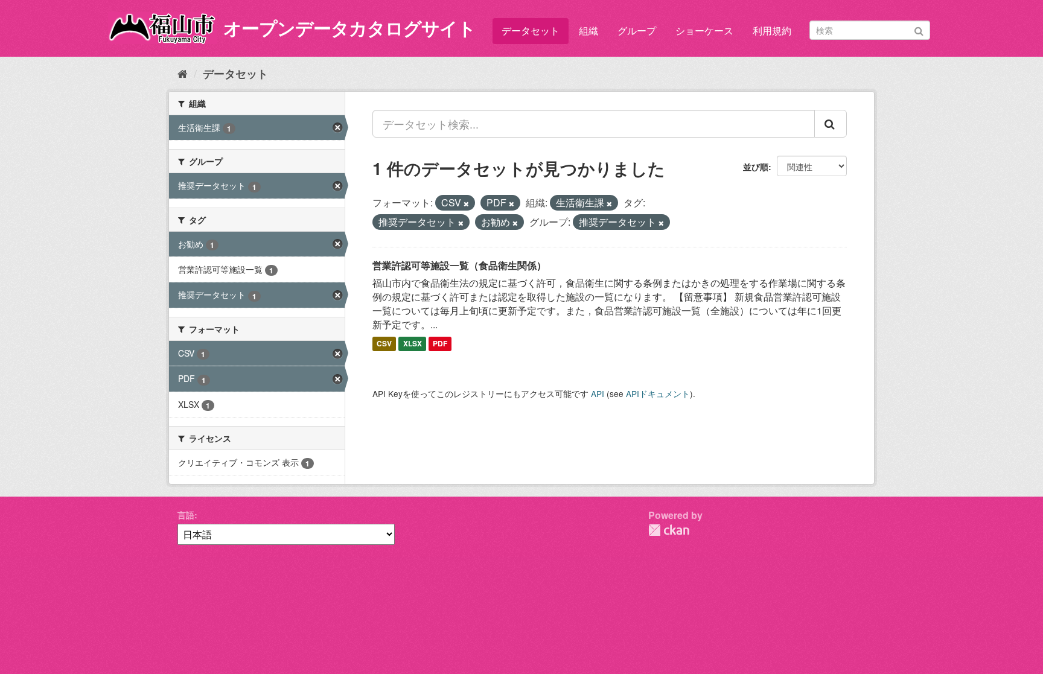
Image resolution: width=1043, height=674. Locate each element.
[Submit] (919, 29)
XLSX (412, 344)
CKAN (668, 530)
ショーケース (704, 30)
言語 (185, 515)
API (597, 393)
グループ (636, 30)
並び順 (755, 167)
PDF (440, 344)
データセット (531, 30)
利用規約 (772, 30)
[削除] (466, 203)
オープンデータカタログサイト (349, 27)
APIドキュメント (658, 393)
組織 (588, 30)
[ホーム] (182, 73)
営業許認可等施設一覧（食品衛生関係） (459, 265)
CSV (384, 344)
